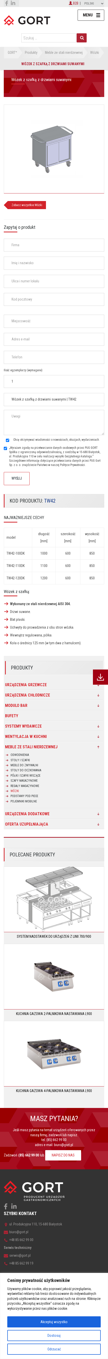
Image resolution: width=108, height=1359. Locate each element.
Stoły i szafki (20, 760)
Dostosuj (54, 1335)
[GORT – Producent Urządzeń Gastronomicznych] (27, 20)
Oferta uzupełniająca (26, 824)
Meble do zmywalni (24, 765)
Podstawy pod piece (24, 796)
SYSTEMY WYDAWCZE (23, 726)
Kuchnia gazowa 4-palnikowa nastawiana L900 (54, 1091)
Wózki (15, 791)
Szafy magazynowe (24, 780)
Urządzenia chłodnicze (27, 695)
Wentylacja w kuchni (26, 736)
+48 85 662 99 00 (21, 1240)
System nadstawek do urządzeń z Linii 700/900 (54, 936)
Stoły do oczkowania (26, 770)
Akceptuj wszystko (54, 1322)
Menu (88, 15)
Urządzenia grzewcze (26, 684)
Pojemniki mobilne (24, 801)
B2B (75, 3)
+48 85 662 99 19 (21, 1263)
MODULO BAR (16, 705)
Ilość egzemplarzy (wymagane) (23, 370)
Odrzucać (54, 1349)
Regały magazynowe (25, 786)
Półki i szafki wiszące (25, 775)
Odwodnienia (20, 755)
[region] (54, 1316)
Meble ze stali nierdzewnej (31, 747)
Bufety (11, 715)
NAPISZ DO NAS (63, 1155)
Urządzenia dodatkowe (27, 813)
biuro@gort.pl (63, 1145)
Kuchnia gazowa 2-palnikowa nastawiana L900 (54, 1014)
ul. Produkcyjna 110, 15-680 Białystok (35, 1224)
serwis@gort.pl (20, 1255)
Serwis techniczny (17, 1248)
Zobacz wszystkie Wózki (27, 205)
